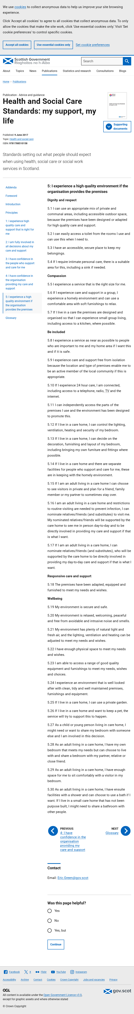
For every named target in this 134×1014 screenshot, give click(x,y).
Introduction (13, 204)
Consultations (105, 71)
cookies (20, 7)
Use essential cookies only (53, 44)
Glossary (11, 318)
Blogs (122, 71)
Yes (57, 911)
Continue (55, 944)
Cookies (51, 979)
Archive (25, 979)
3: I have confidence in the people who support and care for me (20, 263)
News (32, 71)
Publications (49, 71)
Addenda (11, 187)
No (56, 921)
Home (6, 81)
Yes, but (60, 930)
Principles (12, 212)
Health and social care (22, 139)
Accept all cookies (17, 44)
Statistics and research (77, 71)
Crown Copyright (69, 979)
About (6, 71)
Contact (38, 979)
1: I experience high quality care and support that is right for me (20, 227)
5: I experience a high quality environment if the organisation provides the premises (19, 303)
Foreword (11, 196)
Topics (20, 71)
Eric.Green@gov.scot (73, 878)
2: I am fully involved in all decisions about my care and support (20, 246)
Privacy (113, 979)
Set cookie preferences (93, 45)
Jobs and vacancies (94, 979)
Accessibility (9, 979)
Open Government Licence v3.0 (62, 995)
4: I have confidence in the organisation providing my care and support (19, 282)
